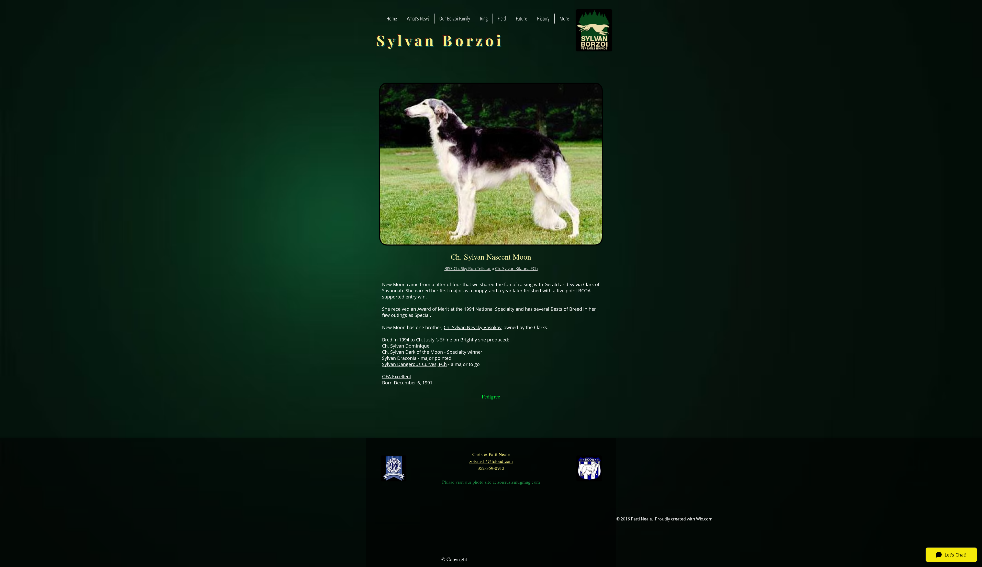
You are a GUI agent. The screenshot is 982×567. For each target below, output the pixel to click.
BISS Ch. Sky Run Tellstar (467, 268)
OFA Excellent (396, 376)
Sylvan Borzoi (440, 40)
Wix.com (704, 519)
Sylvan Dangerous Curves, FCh (414, 364)
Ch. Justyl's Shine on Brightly (446, 340)
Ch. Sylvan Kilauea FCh (516, 268)
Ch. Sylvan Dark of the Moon (412, 352)
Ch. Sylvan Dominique (405, 346)
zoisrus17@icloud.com (491, 461)
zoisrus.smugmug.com (518, 482)
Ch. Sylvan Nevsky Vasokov (472, 327)
